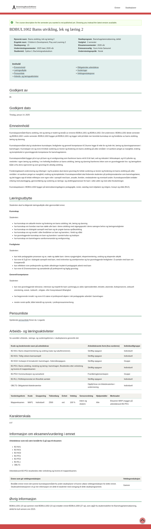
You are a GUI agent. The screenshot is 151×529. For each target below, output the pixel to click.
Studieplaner (130, 8)
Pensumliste (19, 73)
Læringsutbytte (20, 70)
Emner (117, 8)
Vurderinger (82, 70)
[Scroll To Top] (142, 520)
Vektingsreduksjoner (85, 73)
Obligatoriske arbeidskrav (88, 67)
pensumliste (24, 320)
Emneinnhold (19, 67)
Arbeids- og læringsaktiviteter (26, 76)
